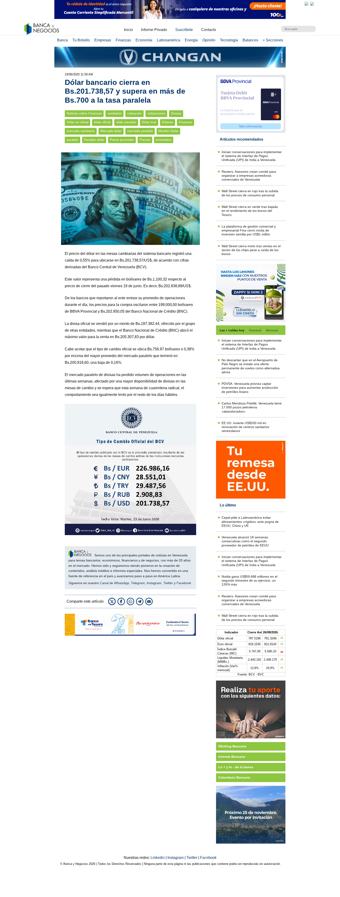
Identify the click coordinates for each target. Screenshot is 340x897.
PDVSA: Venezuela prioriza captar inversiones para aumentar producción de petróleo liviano (250, 388)
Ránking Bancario (232, 746)
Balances (250, 40)
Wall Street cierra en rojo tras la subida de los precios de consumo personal (250, 193)
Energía (191, 40)
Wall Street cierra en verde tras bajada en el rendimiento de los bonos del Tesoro (250, 211)
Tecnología (229, 40)
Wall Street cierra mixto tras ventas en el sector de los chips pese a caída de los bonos (251, 250)
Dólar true (149, 122)
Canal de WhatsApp (114, 583)
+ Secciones (273, 40)
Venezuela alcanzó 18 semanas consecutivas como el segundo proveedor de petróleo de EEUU (245, 541)
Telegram (138, 583)
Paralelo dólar (94, 140)
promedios (163, 140)
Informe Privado (154, 30)
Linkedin (158, 858)
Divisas (176, 113)
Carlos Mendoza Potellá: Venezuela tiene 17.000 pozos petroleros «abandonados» (252, 407)
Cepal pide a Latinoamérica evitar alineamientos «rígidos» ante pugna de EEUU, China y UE (250, 521)
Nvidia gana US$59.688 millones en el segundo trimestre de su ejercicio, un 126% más (249, 580)
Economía (144, 40)
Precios (144, 140)
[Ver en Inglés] (306, 4)
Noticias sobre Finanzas (84, 113)
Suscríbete (184, 30)
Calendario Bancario (234, 777)
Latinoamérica (168, 40)
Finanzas (123, 40)
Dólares (167, 122)
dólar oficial (102, 122)
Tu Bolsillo (81, 40)
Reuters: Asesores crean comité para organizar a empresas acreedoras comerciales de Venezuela (249, 176)
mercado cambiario (81, 131)
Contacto (208, 30)
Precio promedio (122, 140)
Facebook (183, 583)
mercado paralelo (140, 131)
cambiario (114, 113)
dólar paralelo (126, 122)
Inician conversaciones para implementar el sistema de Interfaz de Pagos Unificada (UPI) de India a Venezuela (252, 156)
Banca (62, 40)
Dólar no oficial (77, 122)
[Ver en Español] (312, 4)
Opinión (208, 40)
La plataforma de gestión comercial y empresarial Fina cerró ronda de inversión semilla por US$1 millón (249, 230)
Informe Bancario (231, 756)
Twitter (168, 583)
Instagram (154, 583)
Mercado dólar (111, 131)
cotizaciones (156, 113)
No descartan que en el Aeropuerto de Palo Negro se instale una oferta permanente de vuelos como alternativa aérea (251, 366)
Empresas (102, 40)
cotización (134, 113)
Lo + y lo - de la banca (235, 767)
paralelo (72, 140)
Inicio (128, 30)
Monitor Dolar (168, 131)
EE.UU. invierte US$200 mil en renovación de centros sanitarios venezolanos (245, 427)
